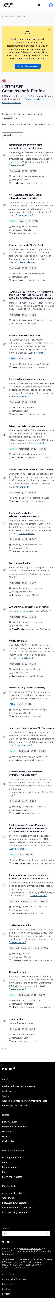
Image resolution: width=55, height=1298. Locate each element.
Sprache (6, 1228)
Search (39, 5)
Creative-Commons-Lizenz (15, 1267)
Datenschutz (8, 1284)
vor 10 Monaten (43, 1007)
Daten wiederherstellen (33, 176)
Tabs (24, 454)
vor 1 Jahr (40, 183)
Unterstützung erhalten (14, 1212)
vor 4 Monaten (33, 595)
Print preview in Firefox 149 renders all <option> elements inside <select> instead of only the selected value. (28, 828)
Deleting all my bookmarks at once (26, 379)
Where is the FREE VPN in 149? (24, 335)
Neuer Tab (26, 954)
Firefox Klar (8, 1141)
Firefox (15, 176)
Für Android (8, 1131)
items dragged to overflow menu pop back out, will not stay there (25, 146)
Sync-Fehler (27, 320)
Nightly (6, 1172)
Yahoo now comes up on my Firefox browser (31, 728)
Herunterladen (9, 1122)
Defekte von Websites (32, 545)
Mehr (49, 124)
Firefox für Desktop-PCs (14, 1126)
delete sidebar (16, 1019)
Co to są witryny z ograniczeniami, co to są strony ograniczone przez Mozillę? (29, 877)
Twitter (6, 1096)
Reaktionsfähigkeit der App (34, 710)
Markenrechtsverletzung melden (19, 1086)
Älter (4, 1048)
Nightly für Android (12, 1177)
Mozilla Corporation (30, 1248)
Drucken (26, 860)
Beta (4, 1162)
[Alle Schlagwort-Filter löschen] (17, 118)
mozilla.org (8, 1274)
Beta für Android (10, 1167)
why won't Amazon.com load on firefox (29, 607)
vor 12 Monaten (39, 501)
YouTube (8, 1242)
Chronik (25, 498)
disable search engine (20, 925)
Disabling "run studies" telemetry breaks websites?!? (24, 515)
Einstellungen (28, 407)
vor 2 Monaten (45, 960)
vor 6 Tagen (32, 233)
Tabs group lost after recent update (27, 426)
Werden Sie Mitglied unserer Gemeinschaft (24, 1101)
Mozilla (8, 1069)
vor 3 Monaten (40, 367)
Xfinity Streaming (18, 641)
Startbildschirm (29, 226)
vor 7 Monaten (44, 458)
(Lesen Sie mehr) (17, 165)
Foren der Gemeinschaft (15, 16)
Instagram (13, 1242)
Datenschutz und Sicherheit (34, 806)
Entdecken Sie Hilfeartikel (15, 1105)
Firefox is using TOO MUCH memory (27, 687)
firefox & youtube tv (19, 972)
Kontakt (6, 1294)
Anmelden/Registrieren (14, 1193)
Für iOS (6, 1136)
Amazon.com (27, 611)
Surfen (25, 756)
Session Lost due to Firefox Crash (26, 245)
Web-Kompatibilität (31, 669)
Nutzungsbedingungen (14, 1279)
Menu (45, 5)
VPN (24, 364)
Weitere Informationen (27, 66)
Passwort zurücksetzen (14, 1202)
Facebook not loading (20, 563)
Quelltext (7, 1091)
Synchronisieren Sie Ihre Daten (18, 1207)
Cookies (6, 1289)
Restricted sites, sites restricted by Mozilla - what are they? (25, 773)
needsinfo (8, 118)
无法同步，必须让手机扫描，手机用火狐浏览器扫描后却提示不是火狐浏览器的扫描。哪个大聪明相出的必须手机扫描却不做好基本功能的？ (31, 295)
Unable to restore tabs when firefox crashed (31, 469)
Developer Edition (11, 1157)
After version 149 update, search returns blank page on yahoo (25, 196)
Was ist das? (8, 1198)
